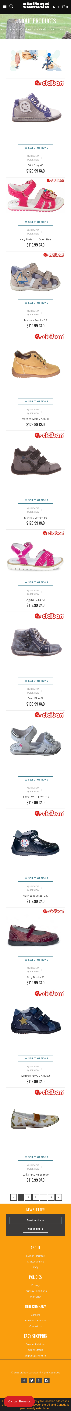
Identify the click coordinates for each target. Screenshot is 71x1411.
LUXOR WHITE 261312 (35, 797)
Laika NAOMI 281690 (36, 1174)
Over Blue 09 (36, 698)
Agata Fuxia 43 (36, 600)
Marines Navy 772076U (35, 1076)
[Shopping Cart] (63, 7)
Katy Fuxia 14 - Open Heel (35, 239)
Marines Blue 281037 (35, 895)
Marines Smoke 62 (35, 320)
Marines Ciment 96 (35, 517)
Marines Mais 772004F (35, 419)
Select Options (38, 147)
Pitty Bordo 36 (35, 977)
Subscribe (34, 1229)
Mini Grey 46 (35, 165)
